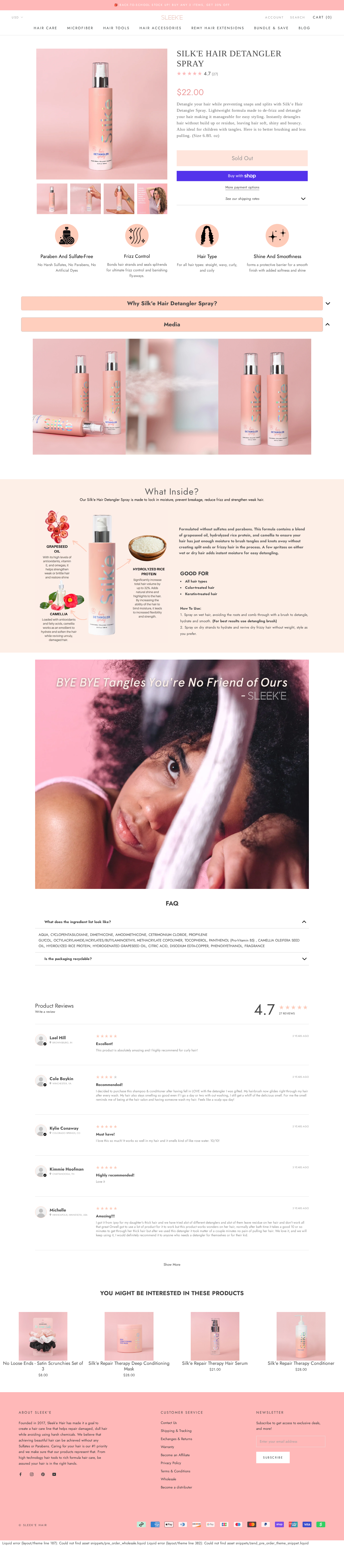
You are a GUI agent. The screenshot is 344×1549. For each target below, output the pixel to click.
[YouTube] (54, 1474)
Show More (172, 1264)
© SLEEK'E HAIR (33, 1525)
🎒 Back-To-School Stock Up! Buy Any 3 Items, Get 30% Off (172, 5)
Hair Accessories (160, 28)
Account (274, 17)
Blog (305, 28)
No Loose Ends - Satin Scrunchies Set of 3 (43, 1366)
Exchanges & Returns (176, 1438)
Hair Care (45, 28)
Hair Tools (116, 28)
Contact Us (169, 1422)
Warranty (167, 1446)
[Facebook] (20, 1474)
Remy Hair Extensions (217, 28)
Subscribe (273, 1457)
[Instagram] (31, 1474)
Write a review (45, 1011)
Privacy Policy (171, 1463)
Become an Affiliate (175, 1455)
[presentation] (32, 198)
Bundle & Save (271, 28)
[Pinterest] (43, 1474)
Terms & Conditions (175, 1471)
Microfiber (80, 28)
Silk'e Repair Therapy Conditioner (301, 1363)
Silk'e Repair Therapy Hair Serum (215, 1363)
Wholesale (168, 1479)
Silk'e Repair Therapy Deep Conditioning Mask (128, 1366)
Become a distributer (176, 1487)
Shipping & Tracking (176, 1430)
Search (297, 17)
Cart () (322, 17)
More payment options (242, 187)
